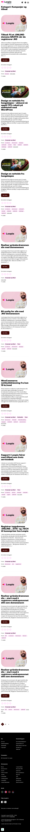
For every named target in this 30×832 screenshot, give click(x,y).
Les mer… (6, 60)
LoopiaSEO (3, 780)
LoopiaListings (4, 778)
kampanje (7, 73)
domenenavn (14, 142)
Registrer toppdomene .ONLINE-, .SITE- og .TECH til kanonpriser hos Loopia (15, 528)
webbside (20, 144)
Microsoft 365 (19, 768)
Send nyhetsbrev (20, 772)
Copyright (3, 747)
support (8, 494)
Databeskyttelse (5, 743)
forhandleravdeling (22, 419)
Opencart (18, 770)
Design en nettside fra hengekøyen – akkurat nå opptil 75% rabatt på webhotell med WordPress (14, 105)
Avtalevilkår (3, 745)
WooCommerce (19, 782)
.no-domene (7, 142)
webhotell (10, 146)
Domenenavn (4, 768)
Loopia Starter (19, 766)
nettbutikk (9, 421)
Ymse (18, 344)
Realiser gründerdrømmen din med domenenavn (15, 246)
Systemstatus (19, 743)
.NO (6, 635)
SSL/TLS (18, 774)
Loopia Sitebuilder (5, 782)
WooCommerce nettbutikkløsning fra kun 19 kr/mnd (14, 382)
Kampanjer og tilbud (10, 71)
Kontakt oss (18, 747)
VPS (17, 776)
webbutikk (26, 144)
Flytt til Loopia (4, 772)
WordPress (18, 780)
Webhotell (18, 778)
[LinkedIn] (5, 68)
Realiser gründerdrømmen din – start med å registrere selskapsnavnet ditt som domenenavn (15, 599)
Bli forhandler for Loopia (6, 758)
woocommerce (23, 421)
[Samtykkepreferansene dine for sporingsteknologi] (2, 829)
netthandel (4, 144)
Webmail (18, 749)
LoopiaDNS (3, 776)
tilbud (14, 144)
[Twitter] (7, 68)
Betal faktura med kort (21, 745)
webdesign (4, 146)
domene (13, 492)
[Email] (10, 68)
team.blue (12, 816)
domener (24, 635)
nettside (10, 144)
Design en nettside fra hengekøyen (12, 174)
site (13, 564)
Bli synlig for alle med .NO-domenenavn (12, 312)
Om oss (3, 741)
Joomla (2, 774)
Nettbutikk (20, 417)
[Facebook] (2, 68)
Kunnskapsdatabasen (21, 741)
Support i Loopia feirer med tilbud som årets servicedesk (13, 457)
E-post (2, 770)
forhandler (14, 419)
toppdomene (18, 564)
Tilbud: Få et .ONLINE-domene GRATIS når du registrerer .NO (13, 36)
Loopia (3, 76)
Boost (2, 766)
